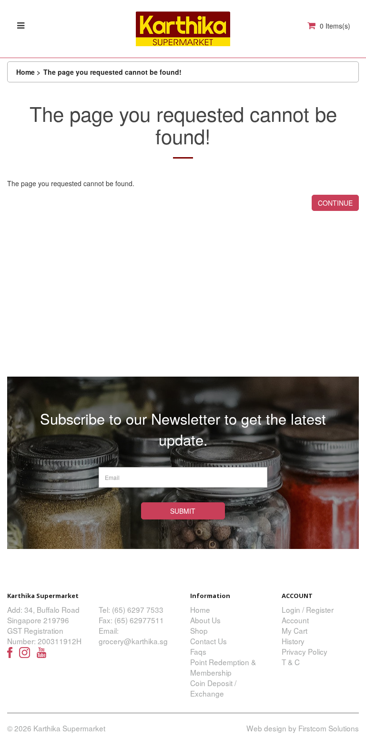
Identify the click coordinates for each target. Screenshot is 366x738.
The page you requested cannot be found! (112, 72)
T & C (291, 662)
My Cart (294, 630)
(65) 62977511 (139, 620)
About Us (205, 620)
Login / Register (308, 609)
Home (25, 72)
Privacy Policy (304, 651)
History (293, 641)
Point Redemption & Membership (223, 667)
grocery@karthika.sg (133, 641)
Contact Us (208, 641)
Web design (266, 728)
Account (295, 620)
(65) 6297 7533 (137, 609)
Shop (199, 630)
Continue (335, 203)
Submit (182, 511)
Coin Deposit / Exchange (213, 688)
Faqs (198, 651)
